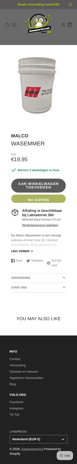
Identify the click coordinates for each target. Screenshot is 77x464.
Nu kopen (38, 200)
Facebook (16, 402)
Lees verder (20, 251)
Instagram (16, 408)
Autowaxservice (32, 449)
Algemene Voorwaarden (26, 377)
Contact (14, 359)
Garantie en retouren (23, 371)
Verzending (17, 365)
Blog (12, 384)
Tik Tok (14, 414)
